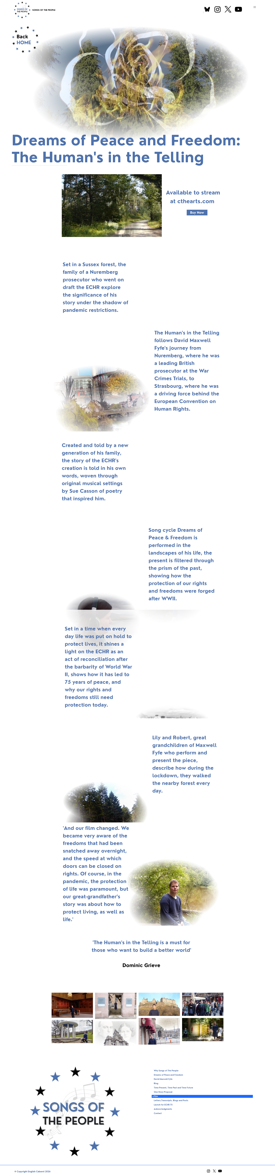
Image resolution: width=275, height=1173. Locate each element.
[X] (214, 1171)
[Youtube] (220, 1171)
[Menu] (254, 7)
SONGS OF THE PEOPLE (44, 10)
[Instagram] (208, 1171)
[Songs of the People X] (228, 9)
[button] (158, 234)
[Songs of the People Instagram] (217, 9)
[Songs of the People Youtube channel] (238, 9)
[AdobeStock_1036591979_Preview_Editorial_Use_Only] (207, 9)
